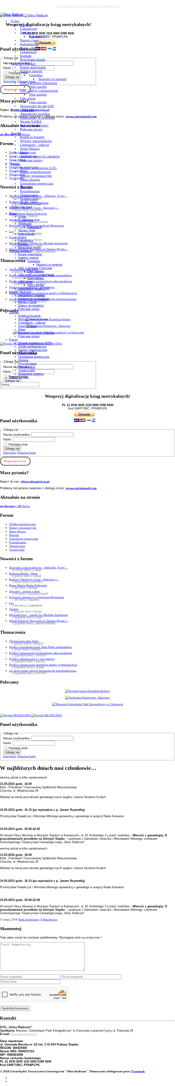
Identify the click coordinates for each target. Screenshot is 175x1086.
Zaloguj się (12, 448)
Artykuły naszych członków (40, 156)
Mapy (24, 152)
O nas (15, 21)
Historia (25, 187)
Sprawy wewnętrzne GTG (38, 168)
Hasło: (8, 439)
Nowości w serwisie (52, 79)
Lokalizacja (28, 52)
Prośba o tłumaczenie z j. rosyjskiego (32, 659)
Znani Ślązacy (30, 148)
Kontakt (25, 56)
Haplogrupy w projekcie (37, 118)
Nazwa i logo (29, 40)
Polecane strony (31, 129)
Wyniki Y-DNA (31, 121)
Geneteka (36, 75)
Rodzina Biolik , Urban (23, 573)
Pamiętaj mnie (18, 444)
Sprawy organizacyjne (36, 176)
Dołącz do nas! (21, 207)
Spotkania (27, 32)
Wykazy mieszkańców (36, 141)
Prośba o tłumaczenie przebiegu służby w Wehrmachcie (43, 664)
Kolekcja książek (32, 137)
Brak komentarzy (29, 919)
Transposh (137, 1071)
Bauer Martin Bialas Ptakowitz (28, 585)
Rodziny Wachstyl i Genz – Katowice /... (34, 579)
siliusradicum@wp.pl (24, 1034)
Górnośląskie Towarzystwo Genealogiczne (87, 6)
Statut (24, 48)
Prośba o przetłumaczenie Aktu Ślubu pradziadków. (40, 647)
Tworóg (13, 609)
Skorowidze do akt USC (37, 106)
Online (15, 506)
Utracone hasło (26, 452)
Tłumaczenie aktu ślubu (24, 641)
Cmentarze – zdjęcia (34, 145)
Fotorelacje (37, 36)
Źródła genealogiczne (35, 172)
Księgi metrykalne (33, 67)
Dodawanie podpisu (34, 203)
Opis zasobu (38, 87)
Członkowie (28, 29)
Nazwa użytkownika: (17, 434)
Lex (11, 603)
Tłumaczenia (29, 195)
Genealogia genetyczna (36, 183)
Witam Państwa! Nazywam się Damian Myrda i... (38, 621)
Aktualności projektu (35, 114)
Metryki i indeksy (23, 63)
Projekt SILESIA (22, 110)
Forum (15, 164)
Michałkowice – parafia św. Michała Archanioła (38, 615)
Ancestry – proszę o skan (24, 591)
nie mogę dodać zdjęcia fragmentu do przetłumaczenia (42, 670)
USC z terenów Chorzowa (38, 83)
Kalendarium (29, 44)
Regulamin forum (32, 59)
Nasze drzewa (30, 179)
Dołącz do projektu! (34, 125)
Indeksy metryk (31, 71)
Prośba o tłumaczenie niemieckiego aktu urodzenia (40, 653)
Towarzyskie (29, 199)
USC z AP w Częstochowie (39, 90)
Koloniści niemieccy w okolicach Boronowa (36, 597)
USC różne (28, 98)
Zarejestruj (9, 452)
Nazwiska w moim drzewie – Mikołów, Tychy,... (38, 567)
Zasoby (16, 133)
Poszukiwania (30, 191)
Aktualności (49, 919)
